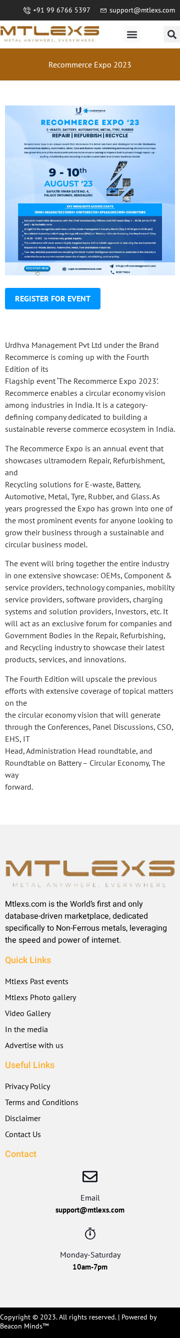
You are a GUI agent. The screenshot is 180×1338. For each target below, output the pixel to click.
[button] (132, 34)
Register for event (52, 298)
